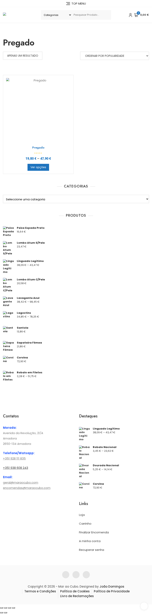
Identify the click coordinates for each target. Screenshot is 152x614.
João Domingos (112, 586)
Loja (82, 515)
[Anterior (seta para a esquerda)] (1, 612)
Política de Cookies (75, 591)
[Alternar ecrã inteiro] (5, 607)
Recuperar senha (91, 550)
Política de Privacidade (112, 591)
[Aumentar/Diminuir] (1, 607)
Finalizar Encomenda (94, 532)
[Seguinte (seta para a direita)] (5, 612)
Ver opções (38, 167)
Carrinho (85, 523)
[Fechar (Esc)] (13, 607)
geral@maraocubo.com (20, 482)
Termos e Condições (40, 591)
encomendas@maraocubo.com (26, 488)
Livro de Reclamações (77, 596)
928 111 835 (18, 458)
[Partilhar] (9, 607)
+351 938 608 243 (15, 468)
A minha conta (90, 541)
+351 (6, 458)
